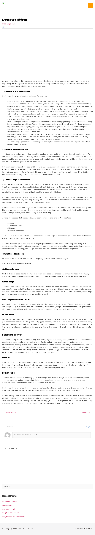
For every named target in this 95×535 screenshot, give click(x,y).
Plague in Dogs (8, 505)
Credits (30, 529)
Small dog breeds (9, 501)
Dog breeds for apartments (13, 517)
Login (88, 427)
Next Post (87, 413)
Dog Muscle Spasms (10, 513)
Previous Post (9, 413)
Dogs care (11, 24)
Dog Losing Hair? (9, 509)
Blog (4, 24)
